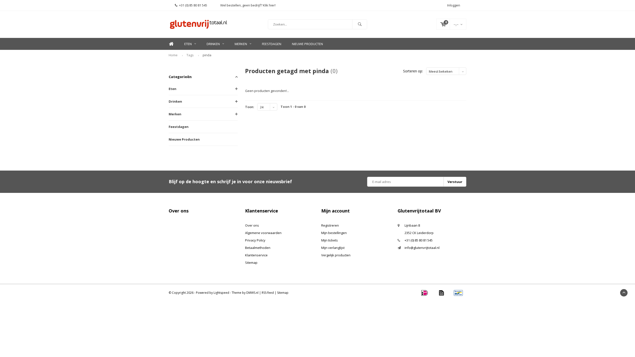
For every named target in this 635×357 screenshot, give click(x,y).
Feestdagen (271, 44)
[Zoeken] (359, 24)
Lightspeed (221, 293)
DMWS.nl (252, 293)
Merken (241, 44)
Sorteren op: (413, 71)
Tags (190, 55)
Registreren (330, 225)
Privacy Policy (255, 240)
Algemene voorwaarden (263, 233)
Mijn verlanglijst (333, 247)
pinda (207, 55)
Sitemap (251, 262)
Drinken (213, 44)
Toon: (249, 107)
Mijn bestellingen (334, 233)
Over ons (252, 225)
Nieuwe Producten (307, 44)
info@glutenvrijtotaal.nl (422, 247)
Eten (188, 44)
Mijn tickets (329, 240)
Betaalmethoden (257, 247)
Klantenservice (256, 255)
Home (171, 44)
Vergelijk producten (335, 255)
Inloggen (453, 5)
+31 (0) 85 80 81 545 (193, 5)
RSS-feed (268, 293)
